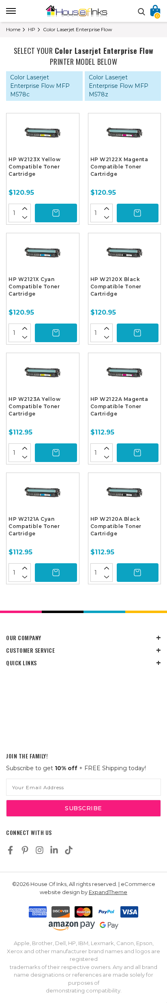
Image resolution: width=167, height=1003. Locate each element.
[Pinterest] (25, 850)
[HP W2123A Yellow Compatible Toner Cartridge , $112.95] (43, 375)
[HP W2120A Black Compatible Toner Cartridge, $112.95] (124, 495)
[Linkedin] (54, 850)
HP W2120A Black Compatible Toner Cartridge (115, 526)
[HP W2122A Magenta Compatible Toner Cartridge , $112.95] (124, 375)
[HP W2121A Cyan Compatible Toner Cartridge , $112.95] (43, 495)
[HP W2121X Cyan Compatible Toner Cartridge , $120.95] (43, 255)
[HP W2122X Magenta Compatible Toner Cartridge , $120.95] (124, 135)
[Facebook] (10, 850)
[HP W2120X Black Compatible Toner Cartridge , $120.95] (124, 255)
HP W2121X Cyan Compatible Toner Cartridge (34, 286)
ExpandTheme (108, 892)
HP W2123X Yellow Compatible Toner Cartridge (34, 166)
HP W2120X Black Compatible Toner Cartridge (115, 286)
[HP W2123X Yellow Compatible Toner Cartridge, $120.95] (43, 135)
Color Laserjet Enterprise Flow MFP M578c (40, 86)
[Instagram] (39, 850)
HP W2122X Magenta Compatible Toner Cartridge (119, 166)
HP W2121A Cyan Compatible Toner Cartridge (34, 526)
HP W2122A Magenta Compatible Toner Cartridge (119, 406)
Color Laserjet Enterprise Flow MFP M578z (118, 86)
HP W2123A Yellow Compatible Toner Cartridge (34, 406)
